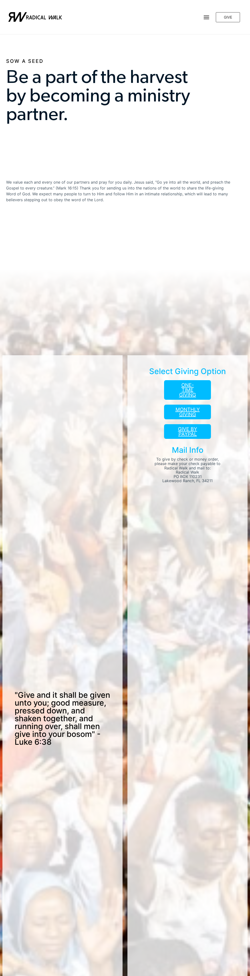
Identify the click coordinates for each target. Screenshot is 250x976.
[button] (206, 17)
